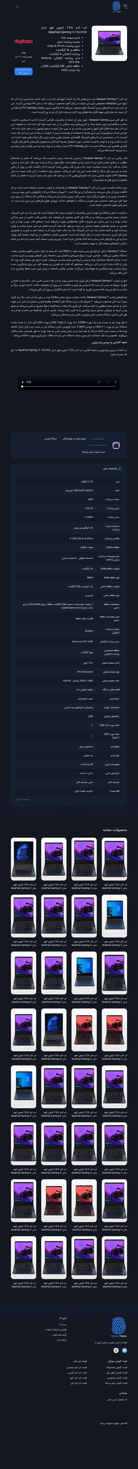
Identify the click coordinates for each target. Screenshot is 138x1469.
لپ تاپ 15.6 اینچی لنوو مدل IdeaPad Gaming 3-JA (84, 886)
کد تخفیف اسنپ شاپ (117, 1400)
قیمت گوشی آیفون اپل (116, 1373)
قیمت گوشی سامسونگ (116, 1367)
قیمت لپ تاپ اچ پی (77, 1373)
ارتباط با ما (61, 1340)
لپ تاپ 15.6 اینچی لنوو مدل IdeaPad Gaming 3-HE (84, 943)
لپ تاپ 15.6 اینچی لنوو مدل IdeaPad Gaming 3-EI (114, 943)
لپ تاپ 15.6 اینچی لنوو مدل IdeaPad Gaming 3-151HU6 (84, 1285)
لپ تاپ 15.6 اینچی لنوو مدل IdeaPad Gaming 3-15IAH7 (53, 1057)
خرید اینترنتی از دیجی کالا (23, 71)
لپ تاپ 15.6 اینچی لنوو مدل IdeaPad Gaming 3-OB (53, 1228)
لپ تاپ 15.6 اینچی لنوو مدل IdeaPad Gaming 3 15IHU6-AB (54, 1000)
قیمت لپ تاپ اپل (79, 1383)
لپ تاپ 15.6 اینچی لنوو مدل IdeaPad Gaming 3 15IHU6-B (114, 1285)
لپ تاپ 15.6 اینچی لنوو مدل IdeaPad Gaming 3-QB (114, 1000)
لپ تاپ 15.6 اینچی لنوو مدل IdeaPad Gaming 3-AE (23, 1228)
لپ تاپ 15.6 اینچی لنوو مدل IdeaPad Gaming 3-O (84, 1057)
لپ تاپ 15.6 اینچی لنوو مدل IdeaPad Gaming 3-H (23, 943)
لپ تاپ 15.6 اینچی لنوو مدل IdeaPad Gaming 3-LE (84, 1114)
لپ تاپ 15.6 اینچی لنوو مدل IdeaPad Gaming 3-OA (114, 1057)
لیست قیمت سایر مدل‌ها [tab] (93, 452)
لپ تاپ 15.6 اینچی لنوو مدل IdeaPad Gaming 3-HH (53, 1285)
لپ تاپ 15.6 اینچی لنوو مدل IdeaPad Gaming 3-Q (53, 1171)
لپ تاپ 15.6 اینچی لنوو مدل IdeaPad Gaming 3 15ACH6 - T (84, 1228)
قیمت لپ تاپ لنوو (78, 1378)
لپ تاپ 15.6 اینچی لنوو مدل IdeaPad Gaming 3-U (23, 886)
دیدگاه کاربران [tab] (50, 439)
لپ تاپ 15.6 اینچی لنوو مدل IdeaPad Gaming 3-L (114, 1171)
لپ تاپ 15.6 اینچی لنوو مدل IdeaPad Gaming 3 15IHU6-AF (114, 1114)
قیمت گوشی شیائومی (117, 1378)
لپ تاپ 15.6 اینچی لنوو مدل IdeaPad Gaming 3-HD (53, 943)
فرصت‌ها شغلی (59, 1335)
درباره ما (62, 1324)
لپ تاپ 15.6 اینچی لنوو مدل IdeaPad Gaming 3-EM (23, 1114)
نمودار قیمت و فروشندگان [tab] (74, 439)
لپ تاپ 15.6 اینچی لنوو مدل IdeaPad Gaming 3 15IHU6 (24, 1057)
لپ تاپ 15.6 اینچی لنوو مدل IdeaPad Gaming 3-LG (53, 1114)
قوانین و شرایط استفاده (55, 1330)
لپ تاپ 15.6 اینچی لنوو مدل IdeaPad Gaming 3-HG (53, 886)
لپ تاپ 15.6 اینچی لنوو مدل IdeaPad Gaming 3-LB (84, 1171)
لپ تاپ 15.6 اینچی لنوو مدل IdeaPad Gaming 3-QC (114, 886)
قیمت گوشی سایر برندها (116, 1383)
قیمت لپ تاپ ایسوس (76, 1367)
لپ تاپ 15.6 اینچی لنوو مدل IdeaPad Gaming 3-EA (84, 1000)
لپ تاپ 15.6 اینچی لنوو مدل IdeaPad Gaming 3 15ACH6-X (24, 1000)
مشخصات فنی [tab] (98, 439)
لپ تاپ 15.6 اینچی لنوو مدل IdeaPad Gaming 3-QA (114, 1228)
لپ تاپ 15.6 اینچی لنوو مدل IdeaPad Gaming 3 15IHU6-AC (24, 1285)
